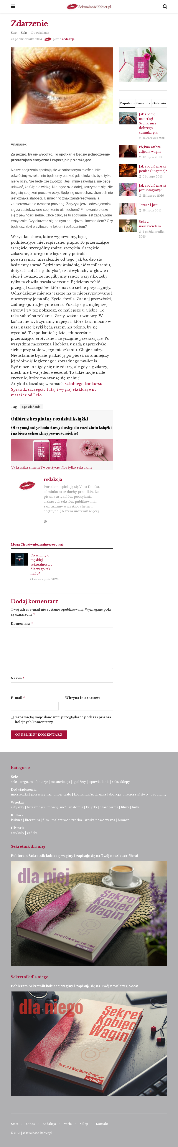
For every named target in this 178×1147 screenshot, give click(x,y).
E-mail (18, 698)
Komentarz (22, 623)
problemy (158, 794)
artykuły (17, 807)
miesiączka (19, 794)
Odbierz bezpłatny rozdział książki (49, 418)
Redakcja (49, 1124)
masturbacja (60, 782)
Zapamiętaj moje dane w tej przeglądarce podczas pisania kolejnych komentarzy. (63, 719)
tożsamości (36, 807)
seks (14, 782)
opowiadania (99, 782)
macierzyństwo (135, 794)
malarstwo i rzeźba (66, 820)
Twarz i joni (148, 205)
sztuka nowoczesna (99, 820)
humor (123, 820)
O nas (30, 1124)
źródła (32, 833)
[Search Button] (165, 6)
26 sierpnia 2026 (46, 579)
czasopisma (109, 807)
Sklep (84, 1124)
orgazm (26, 782)
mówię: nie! (56, 807)
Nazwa (18, 678)
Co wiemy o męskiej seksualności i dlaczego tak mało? (41, 564)
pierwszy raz (41, 794)
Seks (24, 32)
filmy (125, 807)
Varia (68, 1124)
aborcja (115, 794)
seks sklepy (121, 782)
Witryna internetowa (82, 698)
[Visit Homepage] (89, 6)
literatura (32, 820)
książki (91, 807)
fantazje (41, 782)
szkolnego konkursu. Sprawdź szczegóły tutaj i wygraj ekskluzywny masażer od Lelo (57, 389)
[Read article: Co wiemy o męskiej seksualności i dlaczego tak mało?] (19, 559)
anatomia (75, 807)
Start (14, 32)
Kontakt (102, 1124)
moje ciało (62, 794)
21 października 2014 (26, 39)
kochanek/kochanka (90, 794)
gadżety (80, 782)
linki (135, 807)
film (46, 820)
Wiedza (17, 802)
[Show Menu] (13, 6)
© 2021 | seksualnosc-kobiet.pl (31, 1133)
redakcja (68, 39)
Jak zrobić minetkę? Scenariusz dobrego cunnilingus (148, 123)
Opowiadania (40, 32)
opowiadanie (31, 407)
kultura (16, 820)
